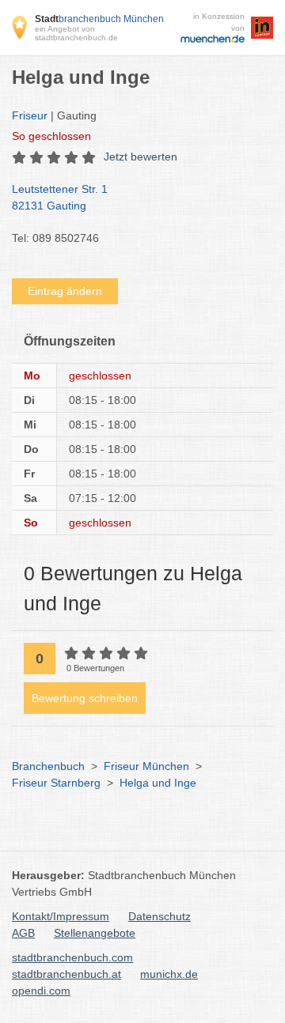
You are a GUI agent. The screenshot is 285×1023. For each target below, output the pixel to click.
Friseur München (146, 766)
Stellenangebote (94, 933)
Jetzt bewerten (140, 156)
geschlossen (51, 136)
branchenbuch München (99, 19)
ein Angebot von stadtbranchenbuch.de (76, 33)
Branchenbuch (48, 766)
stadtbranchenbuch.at (66, 974)
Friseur (30, 115)
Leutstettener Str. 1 (60, 197)
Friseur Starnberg (56, 782)
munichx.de (169, 974)
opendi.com (41, 990)
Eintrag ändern (65, 291)
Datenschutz (159, 916)
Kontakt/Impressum (60, 916)
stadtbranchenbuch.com (72, 957)
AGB (23, 933)
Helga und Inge (158, 782)
